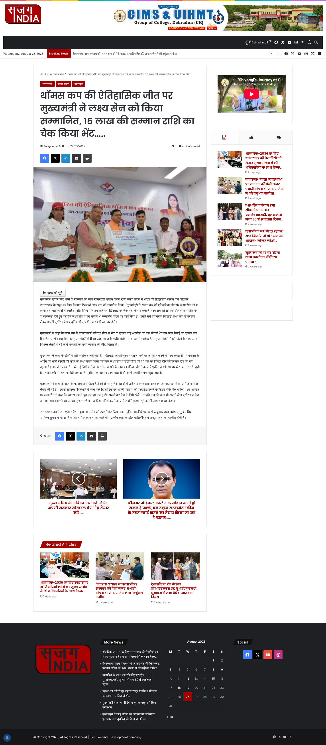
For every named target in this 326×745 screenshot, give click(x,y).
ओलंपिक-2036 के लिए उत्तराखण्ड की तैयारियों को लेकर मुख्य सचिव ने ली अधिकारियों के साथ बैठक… (64, 586)
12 (187, 678)
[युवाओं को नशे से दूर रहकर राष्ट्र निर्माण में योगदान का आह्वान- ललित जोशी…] (230, 237)
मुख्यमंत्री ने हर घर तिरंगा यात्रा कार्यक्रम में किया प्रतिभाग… (262, 257)
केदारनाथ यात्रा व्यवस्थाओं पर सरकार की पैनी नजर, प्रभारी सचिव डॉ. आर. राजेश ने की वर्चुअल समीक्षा (119, 590)
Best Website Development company (115, 737)
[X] (55, 158)
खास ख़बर (63, 84)
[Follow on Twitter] (60, 146)
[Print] (87, 158)
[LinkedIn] (65, 158)
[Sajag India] (22, 14)
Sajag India (50, 146)
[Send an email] (63, 146)
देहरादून (78, 84)
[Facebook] (44, 158)
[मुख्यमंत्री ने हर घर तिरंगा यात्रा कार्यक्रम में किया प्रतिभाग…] (230, 258)
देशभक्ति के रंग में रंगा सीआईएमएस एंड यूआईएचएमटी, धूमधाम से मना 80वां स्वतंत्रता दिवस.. (120, 53)
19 (187, 687)
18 (179, 687)
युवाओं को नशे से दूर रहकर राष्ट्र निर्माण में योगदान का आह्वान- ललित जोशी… (264, 236)
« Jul (169, 717)
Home (47, 74)
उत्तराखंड (59, 74)
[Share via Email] (76, 158)
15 (213, 678)
